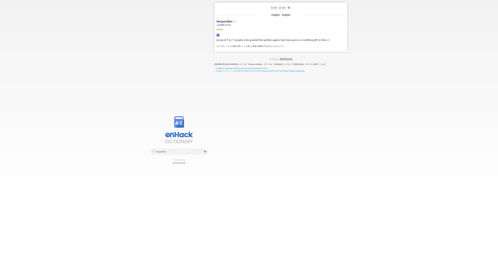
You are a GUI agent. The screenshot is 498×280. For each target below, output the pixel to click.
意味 (275, 8)
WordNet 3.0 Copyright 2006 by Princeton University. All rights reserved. (242, 68)
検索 (283, 8)
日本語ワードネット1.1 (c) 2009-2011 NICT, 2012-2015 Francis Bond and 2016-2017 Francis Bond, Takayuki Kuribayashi (260, 71)
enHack (280, 59)
